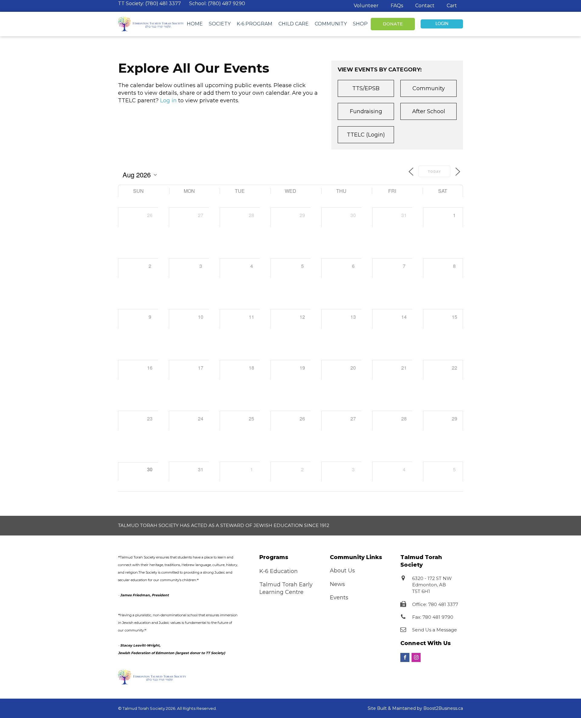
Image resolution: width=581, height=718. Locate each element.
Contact (425, 5)
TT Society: (149, 3)
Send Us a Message (434, 630)
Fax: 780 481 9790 (432, 617)
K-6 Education (278, 571)
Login (441, 24)
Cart (452, 5)
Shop (360, 24)
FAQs (397, 5)
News (337, 584)
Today (434, 171)
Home (195, 24)
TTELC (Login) (366, 134)
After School (428, 111)
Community (331, 24)
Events (339, 597)
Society (220, 24)
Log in (168, 100)
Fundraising (366, 111)
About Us (342, 570)
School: (217, 3)
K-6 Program (254, 24)
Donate (393, 24)
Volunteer (366, 5)
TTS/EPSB (365, 88)
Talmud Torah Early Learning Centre (286, 588)
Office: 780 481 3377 (435, 604)
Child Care (293, 24)
